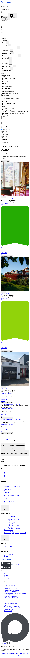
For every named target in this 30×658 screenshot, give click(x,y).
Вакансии (7, 577)
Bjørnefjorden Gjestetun (7, 294)
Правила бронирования (10, 591)
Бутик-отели (7, 503)
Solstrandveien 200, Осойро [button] (8, 200)
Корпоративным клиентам (11, 606)
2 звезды (6, 476)
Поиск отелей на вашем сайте (12, 608)
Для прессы (7, 578)
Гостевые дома (8, 494)
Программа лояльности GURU (13, 596)
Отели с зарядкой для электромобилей (15, 533)
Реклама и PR (8, 611)
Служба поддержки (9, 585)
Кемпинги (7, 497)
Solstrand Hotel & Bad (7, 198)
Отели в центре (8, 554)
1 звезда (6, 478)
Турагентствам (8, 605)
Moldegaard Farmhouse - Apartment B (11, 404)
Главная (6, 436)
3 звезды (6, 475)
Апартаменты (8, 489)
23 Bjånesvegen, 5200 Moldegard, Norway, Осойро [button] (14, 405)
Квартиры (7, 490)
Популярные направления (11, 588)
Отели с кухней (8, 524)
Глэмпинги (7, 498)
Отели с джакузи (9, 531)
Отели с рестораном (9, 518)
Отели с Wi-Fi (8, 521)
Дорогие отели (8, 546)
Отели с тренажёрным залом (12, 528)
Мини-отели (7, 487)
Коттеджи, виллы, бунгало (11, 495)
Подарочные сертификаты (11, 597)
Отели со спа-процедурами (11, 519)
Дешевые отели (8, 548)
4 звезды (6, 473)
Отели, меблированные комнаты (13, 484)
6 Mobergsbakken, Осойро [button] (8, 390)
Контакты (7, 575)
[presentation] (15, 24)
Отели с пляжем (8, 530)
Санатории (7, 500)
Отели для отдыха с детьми (12, 525)
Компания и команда (10, 573)
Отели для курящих (9, 527)
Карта (7, 19)
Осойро (6, 439)
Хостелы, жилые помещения (12, 486)
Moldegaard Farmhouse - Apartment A (11, 419)
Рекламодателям (8, 609)
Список (3, 19)
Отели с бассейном (9, 522)
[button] (15, 9)
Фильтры (5, 17)
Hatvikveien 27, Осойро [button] (7, 295)
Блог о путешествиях (10, 587)
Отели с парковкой (9, 516)
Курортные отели (9, 501)
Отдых (6, 556)
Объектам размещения (10, 603)
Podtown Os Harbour (6, 389)
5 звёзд (6, 472)
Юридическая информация (11, 590)
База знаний (7, 584)
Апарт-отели (7, 492)
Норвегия (7, 437)
